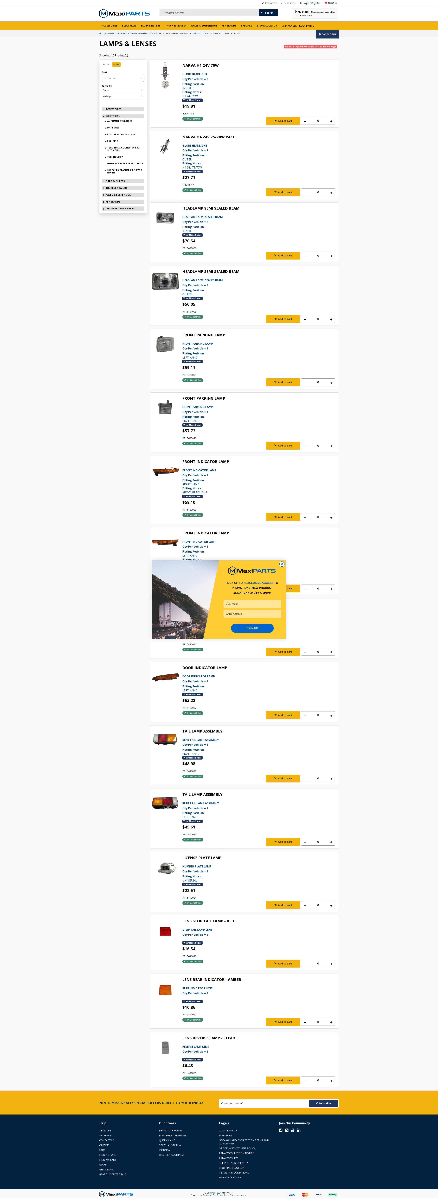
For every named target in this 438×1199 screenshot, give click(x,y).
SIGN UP (252, 628)
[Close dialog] (281, 564)
